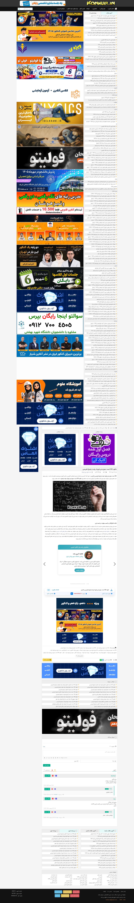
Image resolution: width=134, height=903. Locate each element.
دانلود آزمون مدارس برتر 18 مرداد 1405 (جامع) (105, 143)
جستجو (19, 9)
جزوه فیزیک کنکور (78, 652)
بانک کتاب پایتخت (68, 877)
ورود (44, 746)
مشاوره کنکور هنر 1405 (112, 884)
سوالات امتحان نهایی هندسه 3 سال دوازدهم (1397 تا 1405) (103, 194)
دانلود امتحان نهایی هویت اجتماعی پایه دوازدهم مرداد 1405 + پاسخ (101, 157)
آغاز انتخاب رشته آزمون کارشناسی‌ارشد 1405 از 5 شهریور (104, 23)
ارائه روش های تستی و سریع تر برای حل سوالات (88, 650)
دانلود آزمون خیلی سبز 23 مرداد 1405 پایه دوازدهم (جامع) (103, 78)
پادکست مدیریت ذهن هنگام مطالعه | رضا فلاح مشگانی (104, 148)
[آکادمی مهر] (50, 233)
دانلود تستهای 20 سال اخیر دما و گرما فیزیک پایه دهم (67, 699)
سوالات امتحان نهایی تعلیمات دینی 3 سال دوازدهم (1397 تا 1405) (101, 381)
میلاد (57, 817)
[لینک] (62, 758)
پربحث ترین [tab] (53, 831)
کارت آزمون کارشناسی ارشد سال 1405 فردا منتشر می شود (103, 376)
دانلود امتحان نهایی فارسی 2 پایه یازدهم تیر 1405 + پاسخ (103, 350)
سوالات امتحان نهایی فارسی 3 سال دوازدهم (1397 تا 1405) (103, 352)
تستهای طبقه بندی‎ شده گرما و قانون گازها (67, 867)
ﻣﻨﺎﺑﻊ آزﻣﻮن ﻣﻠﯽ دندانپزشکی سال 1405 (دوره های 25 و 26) (103, 174)
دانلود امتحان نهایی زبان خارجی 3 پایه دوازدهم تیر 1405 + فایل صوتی (101, 218)
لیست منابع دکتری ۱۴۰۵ (112, 882)
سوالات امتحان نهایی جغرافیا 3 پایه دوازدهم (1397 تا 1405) (103, 343)
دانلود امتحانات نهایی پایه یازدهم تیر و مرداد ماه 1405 (104, 138)
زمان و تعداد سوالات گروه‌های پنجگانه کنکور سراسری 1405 (103, 64)
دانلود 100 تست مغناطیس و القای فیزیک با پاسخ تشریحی (103, 701)
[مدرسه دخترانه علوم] (50, 391)
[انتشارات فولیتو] (50, 158)
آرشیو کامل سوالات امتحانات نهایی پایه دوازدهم (105, 249)
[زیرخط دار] (49, 758)
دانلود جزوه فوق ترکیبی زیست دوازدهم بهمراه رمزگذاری (104, 345)
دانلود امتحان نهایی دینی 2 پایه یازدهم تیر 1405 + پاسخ (104, 222)
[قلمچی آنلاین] (50, 210)
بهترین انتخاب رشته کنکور (97, 879)
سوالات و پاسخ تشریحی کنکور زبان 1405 (107, 52)
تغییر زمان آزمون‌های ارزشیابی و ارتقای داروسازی (105, 417)
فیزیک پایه (106, 531)
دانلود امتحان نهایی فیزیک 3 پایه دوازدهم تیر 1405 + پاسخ (103, 198)
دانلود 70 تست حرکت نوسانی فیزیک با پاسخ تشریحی (104, 699)
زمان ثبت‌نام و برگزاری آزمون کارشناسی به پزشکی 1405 (104, 316)
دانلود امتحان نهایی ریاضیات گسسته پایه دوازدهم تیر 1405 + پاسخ (101, 237)
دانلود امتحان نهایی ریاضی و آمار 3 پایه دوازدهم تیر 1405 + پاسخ (102, 258)
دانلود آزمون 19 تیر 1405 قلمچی (108, 386)
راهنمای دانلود (50, 594)
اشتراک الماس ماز (113, 879)
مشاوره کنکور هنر (54, 877)
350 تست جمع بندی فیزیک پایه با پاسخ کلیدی (108, 650)
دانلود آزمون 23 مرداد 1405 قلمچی (108, 126)
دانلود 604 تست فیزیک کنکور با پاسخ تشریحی (68, 689)
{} (64, 757)
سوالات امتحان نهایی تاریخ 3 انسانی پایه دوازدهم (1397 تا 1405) (102, 227)
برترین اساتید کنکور (83, 881)
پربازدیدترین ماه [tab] (92, 13)
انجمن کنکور (82, 9)
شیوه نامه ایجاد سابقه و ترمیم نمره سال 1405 (106, 362)
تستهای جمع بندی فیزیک (112, 652)
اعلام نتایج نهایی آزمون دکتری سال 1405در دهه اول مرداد (103, 304)
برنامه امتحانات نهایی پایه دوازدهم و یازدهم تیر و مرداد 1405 (103, 388)
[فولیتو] (50, 60)
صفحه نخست (112, 428)
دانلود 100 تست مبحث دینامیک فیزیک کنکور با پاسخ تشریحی (65, 692)
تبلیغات (87, 9)
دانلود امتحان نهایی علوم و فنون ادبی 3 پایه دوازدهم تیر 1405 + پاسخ (101, 167)
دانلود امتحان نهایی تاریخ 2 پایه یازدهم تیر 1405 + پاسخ (103, 287)
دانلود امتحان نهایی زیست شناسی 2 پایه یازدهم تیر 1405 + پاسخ (102, 155)
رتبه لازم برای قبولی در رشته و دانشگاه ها (107, 405)
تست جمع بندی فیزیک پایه (56, 650)
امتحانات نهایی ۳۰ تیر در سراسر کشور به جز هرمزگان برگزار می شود (101, 278)
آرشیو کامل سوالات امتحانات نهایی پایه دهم (106, 254)
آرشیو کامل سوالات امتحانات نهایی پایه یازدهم (106, 251)
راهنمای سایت (116, 891)
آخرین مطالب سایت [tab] (109, 831)
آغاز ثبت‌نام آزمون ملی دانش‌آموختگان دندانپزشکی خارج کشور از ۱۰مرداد (100, 419)
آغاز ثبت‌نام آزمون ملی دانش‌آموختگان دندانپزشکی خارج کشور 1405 (101, 181)
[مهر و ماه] (50, 18)
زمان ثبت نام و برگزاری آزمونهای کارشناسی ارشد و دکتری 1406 (102, 81)
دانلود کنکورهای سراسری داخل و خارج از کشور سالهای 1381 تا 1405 (101, 57)
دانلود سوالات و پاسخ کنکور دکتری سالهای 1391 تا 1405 (104, 415)
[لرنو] (50, 135)
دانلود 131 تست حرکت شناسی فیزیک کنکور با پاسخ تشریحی (102, 704)
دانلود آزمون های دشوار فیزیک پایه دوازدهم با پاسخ (104, 706)
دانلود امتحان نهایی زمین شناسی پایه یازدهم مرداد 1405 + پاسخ (102, 169)
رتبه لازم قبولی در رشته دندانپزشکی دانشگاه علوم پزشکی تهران (102, 391)
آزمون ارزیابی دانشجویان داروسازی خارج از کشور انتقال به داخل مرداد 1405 (100, 853)
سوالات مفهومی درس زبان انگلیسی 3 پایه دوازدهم (105, 268)
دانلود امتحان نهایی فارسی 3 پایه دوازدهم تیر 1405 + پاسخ (103, 347)
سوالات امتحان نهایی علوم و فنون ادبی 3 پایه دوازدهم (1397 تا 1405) (101, 196)
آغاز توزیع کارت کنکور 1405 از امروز (108, 97)
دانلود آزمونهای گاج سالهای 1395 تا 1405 (107, 412)
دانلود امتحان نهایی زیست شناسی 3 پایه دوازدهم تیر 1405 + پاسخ (101, 256)
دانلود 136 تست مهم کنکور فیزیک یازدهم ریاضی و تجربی (103, 694)
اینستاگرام (57, 895)
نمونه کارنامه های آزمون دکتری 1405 (107, 280)
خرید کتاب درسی (84, 875)
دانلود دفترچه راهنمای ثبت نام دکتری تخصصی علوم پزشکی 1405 (102, 105)
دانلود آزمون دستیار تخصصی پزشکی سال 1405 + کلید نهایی (103, 119)
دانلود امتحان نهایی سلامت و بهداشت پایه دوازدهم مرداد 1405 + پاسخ (101, 172)
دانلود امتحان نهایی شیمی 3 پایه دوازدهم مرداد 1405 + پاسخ (102, 201)
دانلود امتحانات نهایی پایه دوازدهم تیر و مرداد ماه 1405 (104, 114)
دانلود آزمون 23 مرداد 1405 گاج (108, 112)
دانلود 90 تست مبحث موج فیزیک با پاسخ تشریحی (67, 701)
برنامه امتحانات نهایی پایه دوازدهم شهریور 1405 (105, 25)
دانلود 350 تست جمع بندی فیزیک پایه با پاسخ (53, 652)
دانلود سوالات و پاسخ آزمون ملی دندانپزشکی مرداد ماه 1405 (103, 30)
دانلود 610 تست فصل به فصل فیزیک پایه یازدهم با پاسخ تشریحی (64, 685)
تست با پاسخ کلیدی (65, 650)
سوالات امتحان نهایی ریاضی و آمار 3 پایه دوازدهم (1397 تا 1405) (102, 314)
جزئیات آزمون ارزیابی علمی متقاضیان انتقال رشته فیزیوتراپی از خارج (101, 422)
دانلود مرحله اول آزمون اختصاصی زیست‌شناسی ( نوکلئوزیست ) (102, 28)
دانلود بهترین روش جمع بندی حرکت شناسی (106, 697)
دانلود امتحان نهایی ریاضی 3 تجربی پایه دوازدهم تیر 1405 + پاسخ (101, 285)
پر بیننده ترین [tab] (71, 831)
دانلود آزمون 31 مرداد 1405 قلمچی (108, 40)
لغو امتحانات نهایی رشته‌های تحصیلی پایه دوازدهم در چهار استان (102, 335)
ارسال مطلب (123, 891)
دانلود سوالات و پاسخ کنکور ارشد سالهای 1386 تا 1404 (104, 357)
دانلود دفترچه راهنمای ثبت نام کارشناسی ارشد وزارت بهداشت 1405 (101, 141)
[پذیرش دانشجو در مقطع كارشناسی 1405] (50, 180)
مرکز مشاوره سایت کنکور (73, 9)
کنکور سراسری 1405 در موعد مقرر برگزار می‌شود (105, 328)
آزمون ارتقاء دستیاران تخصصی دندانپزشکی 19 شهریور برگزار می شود (101, 379)
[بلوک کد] (60, 758)
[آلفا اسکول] (50, 90)
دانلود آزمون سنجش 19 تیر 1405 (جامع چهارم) (105, 136)
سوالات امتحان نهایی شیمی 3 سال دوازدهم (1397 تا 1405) (103, 225)
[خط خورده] (51, 758)
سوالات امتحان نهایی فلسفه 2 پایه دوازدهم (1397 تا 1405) (103, 246)
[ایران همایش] (50, 323)
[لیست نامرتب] (55, 758)
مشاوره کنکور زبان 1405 (52, 879)
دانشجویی (95, 9)
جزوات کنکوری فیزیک (94, 652)
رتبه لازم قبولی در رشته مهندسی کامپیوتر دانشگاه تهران (104, 395)
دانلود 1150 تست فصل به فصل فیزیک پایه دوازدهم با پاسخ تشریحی (101, 687)
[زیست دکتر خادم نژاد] (50, 71)
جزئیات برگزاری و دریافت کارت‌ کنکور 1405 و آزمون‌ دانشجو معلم (102, 129)
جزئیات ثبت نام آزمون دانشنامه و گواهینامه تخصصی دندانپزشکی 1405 (100, 333)
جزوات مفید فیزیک (85, 652)
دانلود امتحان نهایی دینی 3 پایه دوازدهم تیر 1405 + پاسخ (103, 359)
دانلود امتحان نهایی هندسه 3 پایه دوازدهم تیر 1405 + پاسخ (103, 165)
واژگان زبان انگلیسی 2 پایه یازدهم (108, 273)
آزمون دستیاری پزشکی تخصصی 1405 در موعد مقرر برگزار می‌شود (102, 306)
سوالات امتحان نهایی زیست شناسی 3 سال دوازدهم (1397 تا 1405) (101, 309)
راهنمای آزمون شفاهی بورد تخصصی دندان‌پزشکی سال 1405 (103, 282)
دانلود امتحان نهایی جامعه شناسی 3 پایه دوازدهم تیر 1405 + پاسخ (101, 215)
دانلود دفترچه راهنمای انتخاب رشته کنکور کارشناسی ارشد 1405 (102, 20)
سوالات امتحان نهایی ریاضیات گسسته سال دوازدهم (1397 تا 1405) (101, 311)
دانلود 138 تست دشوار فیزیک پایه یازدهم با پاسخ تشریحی (66, 697)
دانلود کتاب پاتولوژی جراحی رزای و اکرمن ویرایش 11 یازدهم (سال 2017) (100, 367)
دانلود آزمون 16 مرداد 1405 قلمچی (108, 150)
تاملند (71, 879)
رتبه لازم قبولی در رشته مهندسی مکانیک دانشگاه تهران (104, 393)
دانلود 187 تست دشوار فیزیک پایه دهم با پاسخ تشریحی (66, 687)
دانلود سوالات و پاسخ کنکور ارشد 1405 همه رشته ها (104, 261)
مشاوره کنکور (54, 881)
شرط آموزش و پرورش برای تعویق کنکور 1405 (106, 302)
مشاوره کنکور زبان (68, 875)
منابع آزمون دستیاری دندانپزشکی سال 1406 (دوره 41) (104, 206)
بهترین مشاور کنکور (83, 882)
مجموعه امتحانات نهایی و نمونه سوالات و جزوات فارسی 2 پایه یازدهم (101, 364)
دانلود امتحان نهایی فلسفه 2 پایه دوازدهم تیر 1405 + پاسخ (103, 220)
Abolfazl (55, 794)
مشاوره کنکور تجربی (98, 884)
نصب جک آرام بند (53, 882)
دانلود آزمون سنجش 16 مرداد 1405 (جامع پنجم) (105, 133)
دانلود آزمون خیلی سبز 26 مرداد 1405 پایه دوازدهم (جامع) (103, 76)
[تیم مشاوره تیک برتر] (50, 368)
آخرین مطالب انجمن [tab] (91, 831)
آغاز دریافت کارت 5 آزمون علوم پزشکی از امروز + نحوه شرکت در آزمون (101, 90)
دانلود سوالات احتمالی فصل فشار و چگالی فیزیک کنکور (67, 706)
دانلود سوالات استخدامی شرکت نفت (80, 879)
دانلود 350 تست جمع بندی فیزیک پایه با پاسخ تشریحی (65, 860)
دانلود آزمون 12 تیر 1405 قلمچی (108, 403)
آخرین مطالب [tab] (109, 13)
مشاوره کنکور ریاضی (68, 882)
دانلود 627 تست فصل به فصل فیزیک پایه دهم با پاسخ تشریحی (102, 685)
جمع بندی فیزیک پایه (70, 652)
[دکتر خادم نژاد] (50, 278)
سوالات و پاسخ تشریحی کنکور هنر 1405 (107, 54)
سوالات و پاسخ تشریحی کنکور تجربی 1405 (106, 45)
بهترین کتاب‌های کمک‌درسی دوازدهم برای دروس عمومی (104, 117)
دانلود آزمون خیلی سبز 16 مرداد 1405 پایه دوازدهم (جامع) (103, 131)
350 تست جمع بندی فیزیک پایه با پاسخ (88, 648)
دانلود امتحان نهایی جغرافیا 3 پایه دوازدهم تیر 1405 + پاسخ (103, 326)
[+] (66, 757)
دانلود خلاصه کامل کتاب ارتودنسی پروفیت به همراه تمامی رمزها (102, 275)
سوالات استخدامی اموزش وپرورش (95, 882)
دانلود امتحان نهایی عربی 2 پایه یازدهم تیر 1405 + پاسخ (103, 230)
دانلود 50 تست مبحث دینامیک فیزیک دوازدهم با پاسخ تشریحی (102, 692)
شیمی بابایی (99, 875)
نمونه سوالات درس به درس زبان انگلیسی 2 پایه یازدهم (104, 270)
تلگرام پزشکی (76, 892)
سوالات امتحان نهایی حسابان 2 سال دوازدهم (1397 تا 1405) (103, 340)
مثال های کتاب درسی (61, 531)
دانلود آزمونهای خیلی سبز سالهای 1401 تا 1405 (106, 410)
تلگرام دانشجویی (65, 895)
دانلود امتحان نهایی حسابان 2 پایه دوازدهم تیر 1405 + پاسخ (103, 323)
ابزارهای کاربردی (60, 9)
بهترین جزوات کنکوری (74, 650)
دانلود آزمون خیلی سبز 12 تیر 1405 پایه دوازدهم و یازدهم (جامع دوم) (101, 400)
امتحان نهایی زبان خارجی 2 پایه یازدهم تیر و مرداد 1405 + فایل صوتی (101, 153)
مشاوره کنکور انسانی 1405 (112, 877)
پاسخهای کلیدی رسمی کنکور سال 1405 (107, 42)
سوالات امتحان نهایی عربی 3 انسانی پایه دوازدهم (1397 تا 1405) (102, 292)
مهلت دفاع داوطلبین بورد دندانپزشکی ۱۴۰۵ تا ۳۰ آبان (104, 424)
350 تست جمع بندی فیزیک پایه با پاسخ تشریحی (70, 648)
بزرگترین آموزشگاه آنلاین (112, 875)
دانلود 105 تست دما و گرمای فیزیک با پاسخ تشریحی (67, 694)
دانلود (64, 652)
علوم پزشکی (102, 9)
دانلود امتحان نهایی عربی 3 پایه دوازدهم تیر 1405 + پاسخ (103, 162)
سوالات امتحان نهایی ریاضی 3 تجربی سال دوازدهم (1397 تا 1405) (101, 338)
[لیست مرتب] (53, 758)
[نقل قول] (58, 758)
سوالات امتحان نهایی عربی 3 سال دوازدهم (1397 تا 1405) (103, 290)
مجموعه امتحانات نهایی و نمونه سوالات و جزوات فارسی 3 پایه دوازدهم (101, 355)
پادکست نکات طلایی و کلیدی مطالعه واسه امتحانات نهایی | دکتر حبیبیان (100, 383)
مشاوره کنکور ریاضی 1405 (112, 881)
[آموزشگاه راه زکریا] (50, 218)
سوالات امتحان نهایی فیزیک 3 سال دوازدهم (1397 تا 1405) (103, 244)
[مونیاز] (50, 346)
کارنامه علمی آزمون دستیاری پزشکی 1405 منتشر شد (104, 83)
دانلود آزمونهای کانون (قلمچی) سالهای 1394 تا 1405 (105, 407)
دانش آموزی (111, 9)
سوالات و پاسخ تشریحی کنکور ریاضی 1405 (106, 47)
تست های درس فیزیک (95, 428)
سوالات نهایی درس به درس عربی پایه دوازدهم (106, 299)
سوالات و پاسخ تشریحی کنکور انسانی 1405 (106, 49)
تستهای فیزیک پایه (102, 652)
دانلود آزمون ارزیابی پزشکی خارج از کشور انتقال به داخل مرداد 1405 (101, 32)
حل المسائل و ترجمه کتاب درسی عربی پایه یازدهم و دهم (103, 297)
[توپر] (45, 758)
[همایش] (50, 256)
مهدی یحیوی (99, 881)
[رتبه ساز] (50, 49)
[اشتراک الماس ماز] (50, 301)
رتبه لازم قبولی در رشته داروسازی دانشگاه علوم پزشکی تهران (103, 398)
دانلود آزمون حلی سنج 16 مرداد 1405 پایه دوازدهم (105, 145)
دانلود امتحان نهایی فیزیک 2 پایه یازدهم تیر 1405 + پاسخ (103, 213)
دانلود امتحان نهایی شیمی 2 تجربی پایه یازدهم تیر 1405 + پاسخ (102, 210)
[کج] (47, 758)
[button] (44, 564)
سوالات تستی (104, 428)
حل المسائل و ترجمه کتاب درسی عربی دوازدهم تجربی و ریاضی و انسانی (100, 294)
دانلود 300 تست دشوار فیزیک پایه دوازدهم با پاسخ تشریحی (103, 689)
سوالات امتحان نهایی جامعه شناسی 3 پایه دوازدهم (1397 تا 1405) (101, 239)
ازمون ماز (100, 877)
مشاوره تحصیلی (69, 881)
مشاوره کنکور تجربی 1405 (82, 877)
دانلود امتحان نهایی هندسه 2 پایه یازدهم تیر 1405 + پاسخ (103, 160)
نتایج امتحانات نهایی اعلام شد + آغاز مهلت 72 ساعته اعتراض (103, 16)
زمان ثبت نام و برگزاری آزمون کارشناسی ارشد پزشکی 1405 (103, 374)
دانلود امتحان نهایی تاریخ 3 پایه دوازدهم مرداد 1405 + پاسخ (103, 203)
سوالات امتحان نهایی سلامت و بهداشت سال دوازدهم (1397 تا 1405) (101, 234)
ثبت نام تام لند (54, 875)
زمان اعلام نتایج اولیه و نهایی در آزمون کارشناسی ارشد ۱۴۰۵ (103, 330)
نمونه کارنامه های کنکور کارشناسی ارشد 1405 (106, 18)
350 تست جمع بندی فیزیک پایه (103, 648)
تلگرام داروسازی (58, 892)
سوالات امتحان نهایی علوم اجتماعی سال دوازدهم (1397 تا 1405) (102, 242)
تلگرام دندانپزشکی (67, 892)
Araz (110, 789)
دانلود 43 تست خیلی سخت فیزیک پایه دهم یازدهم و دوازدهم (65, 704)
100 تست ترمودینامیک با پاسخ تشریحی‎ (68, 848)
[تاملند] (80, 626)
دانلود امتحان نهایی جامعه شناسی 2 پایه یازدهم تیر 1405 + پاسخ (102, 232)
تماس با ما (109, 891)
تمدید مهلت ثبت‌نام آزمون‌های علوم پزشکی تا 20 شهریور (103, 208)
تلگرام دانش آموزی (75, 895)
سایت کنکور (105, 594)
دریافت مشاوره (79, 568)
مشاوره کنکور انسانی (68, 884)
